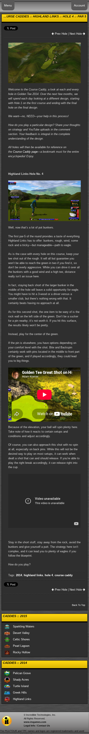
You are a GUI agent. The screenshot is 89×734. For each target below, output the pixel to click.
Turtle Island (19, 686)
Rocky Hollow (20, 652)
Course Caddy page (25, 151)
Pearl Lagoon (19, 645)
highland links (33, 575)
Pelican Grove (20, 673)
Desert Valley (20, 633)
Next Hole (76, 33)
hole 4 (49, 575)
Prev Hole (60, 33)
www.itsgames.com (35, 722)
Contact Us (43, 725)
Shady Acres (19, 679)
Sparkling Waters (22, 626)
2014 (19, 575)
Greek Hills (18, 692)
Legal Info (29, 725)
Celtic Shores (20, 639)
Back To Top (78, 605)
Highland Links (20, 699)
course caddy (64, 575)
